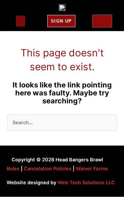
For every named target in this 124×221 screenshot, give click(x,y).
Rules (13, 169)
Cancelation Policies (47, 169)
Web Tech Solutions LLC (86, 183)
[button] (20, 21)
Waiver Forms (92, 169)
